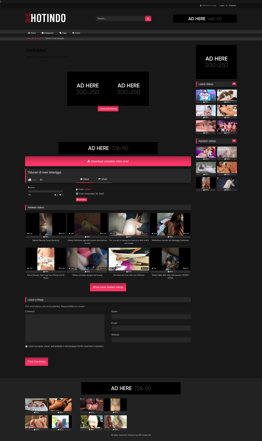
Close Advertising (108, 108)
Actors (77, 33)
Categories (49, 33)
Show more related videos (108, 287)
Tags (64, 33)
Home (33, 33)
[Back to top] (254, 433)
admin (88, 189)
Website (115, 335)
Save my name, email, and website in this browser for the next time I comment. (66, 346)
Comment (30, 311)
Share (104, 179)
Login (222, 5)
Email (114, 323)
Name (115, 311)
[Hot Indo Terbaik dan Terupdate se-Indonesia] (45, 18)
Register (232, 5)
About (86, 179)
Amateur (38, 38)
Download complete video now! (109, 161)
